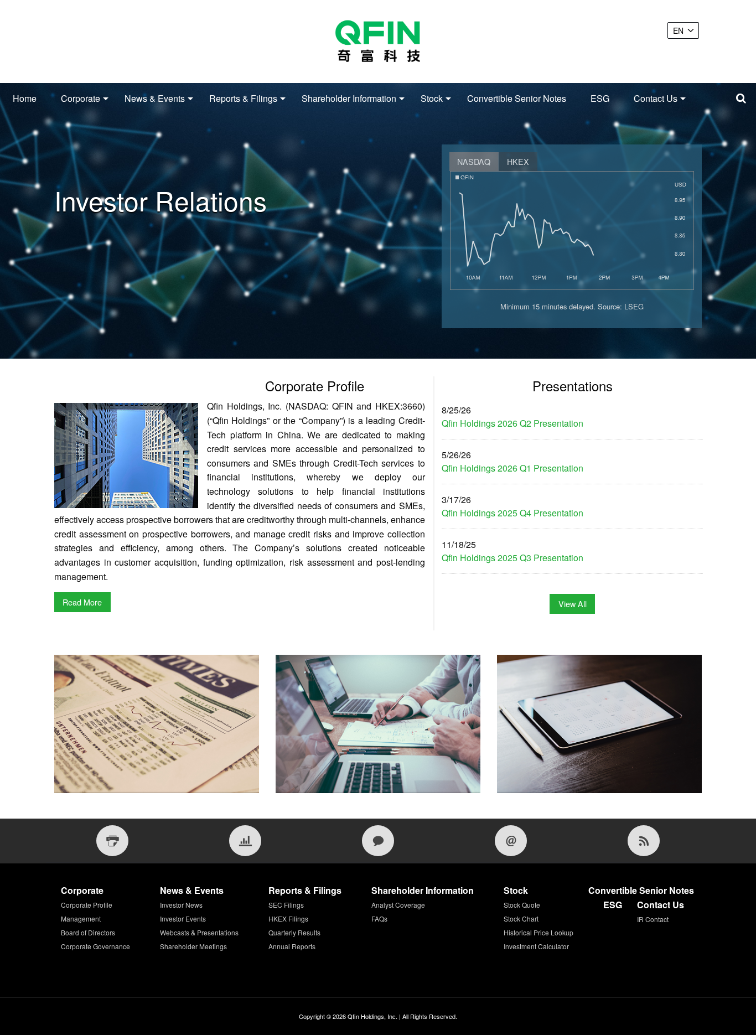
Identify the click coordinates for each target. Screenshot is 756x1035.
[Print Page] (112, 840)
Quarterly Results (294, 932)
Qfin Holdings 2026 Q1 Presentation (512, 468)
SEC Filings (286, 904)
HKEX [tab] (518, 161)
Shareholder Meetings (193, 946)
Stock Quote (522, 904)
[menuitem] (25, 98)
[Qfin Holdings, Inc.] (378, 41)
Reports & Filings (243, 98)
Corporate (80, 98)
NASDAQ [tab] (473, 161)
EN (678, 30)
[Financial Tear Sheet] (245, 840)
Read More (82, 602)
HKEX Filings (288, 918)
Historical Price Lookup (538, 932)
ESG (600, 98)
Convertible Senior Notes (516, 98)
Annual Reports (291, 946)
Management (81, 918)
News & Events (155, 98)
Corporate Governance (95, 946)
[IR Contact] (378, 840)
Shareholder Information (349, 98)
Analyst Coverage (398, 904)
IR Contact (653, 919)
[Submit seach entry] (741, 98)
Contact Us (655, 98)
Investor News (181, 904)
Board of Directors (88, 932)
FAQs (379, 918)
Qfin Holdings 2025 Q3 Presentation (512, 557)
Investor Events (183, 918)
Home (25, 98)
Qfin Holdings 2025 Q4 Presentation (512, 512)
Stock (432, 98)
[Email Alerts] (511, 840)
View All (572, 603)
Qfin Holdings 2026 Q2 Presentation (512, 423)
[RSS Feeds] (644, 840)
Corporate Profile (86, 904)
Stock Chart (521, 918)
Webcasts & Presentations (199, 932)
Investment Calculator (536, 946)
